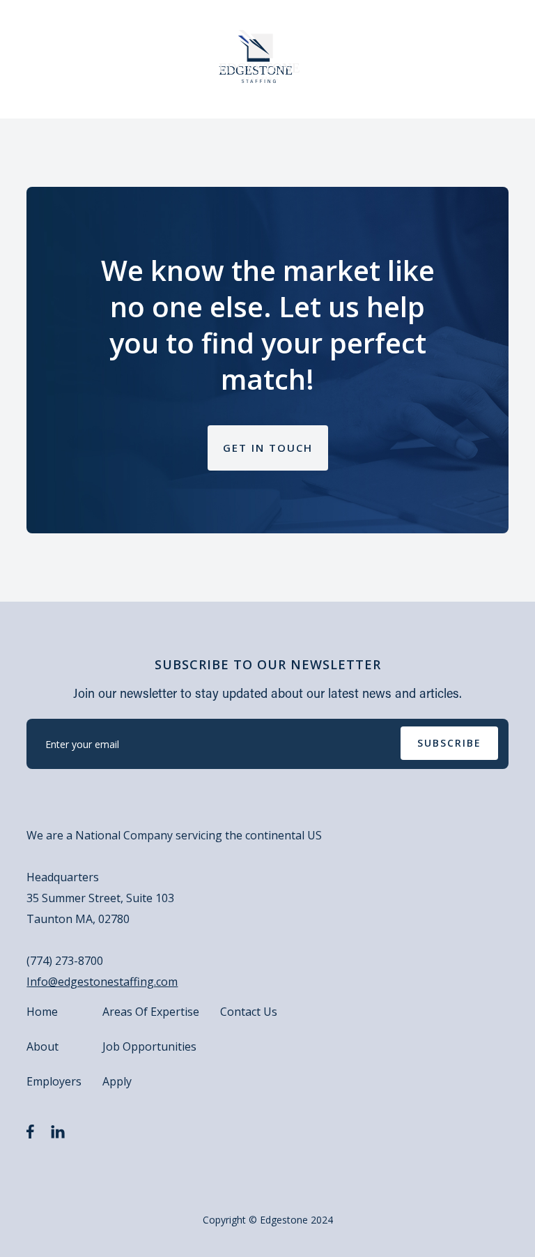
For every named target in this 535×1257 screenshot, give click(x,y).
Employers (54, 1081)
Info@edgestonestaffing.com (102, 981)
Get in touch (268, 448)
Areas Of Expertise (150, 1011)
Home (42, 1011)
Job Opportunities (149, 1046)
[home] (260, 56)
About (42, 1046)
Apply (117, 1081)
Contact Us (248, 1011)
